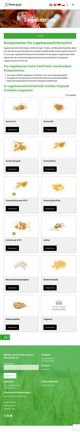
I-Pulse (13, 409)
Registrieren (10, 376)
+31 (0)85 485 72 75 (47, 385)
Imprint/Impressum (10, 405)
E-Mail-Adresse (9, 363)
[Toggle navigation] (73, 4)
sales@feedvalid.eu (47, 358)
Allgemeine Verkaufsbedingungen (15, 396)
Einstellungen (45, 369)
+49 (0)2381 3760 (9, 388)
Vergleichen (12, 130)
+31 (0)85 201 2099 (47, 361)
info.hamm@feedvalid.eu (12, 385)
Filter (40, 36)
